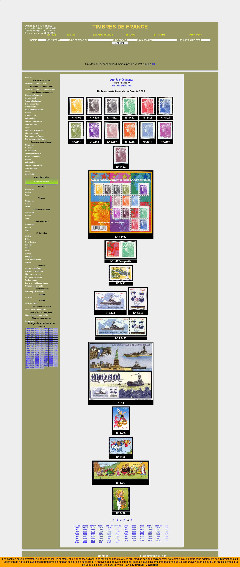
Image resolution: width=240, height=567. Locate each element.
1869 (37, 331)
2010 (42, 364)
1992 (55, 358)
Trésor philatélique (33, 101)
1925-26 (85, 528)
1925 (37, 340)
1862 (55, 329)
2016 (37, 366)
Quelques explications (34, 271)
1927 (46, 340)
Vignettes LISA (31, 133)
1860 (51, 329)
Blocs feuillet (30, 107)
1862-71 (85, 526)
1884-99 (109, 526)
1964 (55, 350)
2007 (28, 364)
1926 (42, 340)
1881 (42, 333)
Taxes (27, 207)
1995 (37, 360)
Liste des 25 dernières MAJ (36, 315)
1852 (37, 329)
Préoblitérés (30, 118)
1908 (37, 336)
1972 (28, 354)
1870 (42, 331)
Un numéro (53, 40)
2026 (118, 542)
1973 (32, 354)
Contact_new (31, 303)
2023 (37, 368)
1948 (46, 346)
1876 (55, 331)
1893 (28, 335)
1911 (46, 336)
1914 (51, 336)
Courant (28, 148)
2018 (46, 366)
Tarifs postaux (31, 280)
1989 (42, 358)
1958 (28, 350)
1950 (55, 346)
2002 (37, 362)
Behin (27, 239)
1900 (42, 335)
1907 (32, 336)
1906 (28, 336)
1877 (28, 333)
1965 (28, 352)
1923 (28, 340)
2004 (46, 362)
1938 (32, 344)
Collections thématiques (35, 309)
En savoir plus (135, 564)
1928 (51, 340)
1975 (42, 354)
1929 (55, 340)
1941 (46, 344)
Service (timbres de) (33, 121)
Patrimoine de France (34, 136)
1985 (55, 356)
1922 (55, 338)
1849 (28, 329)
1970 (51, 352)
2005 (51, 362)
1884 (46, 333)
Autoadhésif (30, 98)
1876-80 (101, 526)
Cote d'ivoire (30, 242)
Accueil (28, 77)
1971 (55, 352)
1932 (37, 342)
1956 (51, 348)
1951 (28, 348)
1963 (51, 350)
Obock (28, 254)
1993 (28, 360)
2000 (28, 362)
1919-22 (158, 526)
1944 (28, 346)
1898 (37, 335)
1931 (32, 342)
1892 (55, 333)
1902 (51, 335)
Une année (120, 40)
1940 (42, 344)
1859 (46, 329)
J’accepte (152, 564)
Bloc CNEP (29, 174)
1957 (55, 348)
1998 (51, 360)
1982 (42, 356)
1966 (32, 352)
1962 (46, 350)
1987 (32, 358)
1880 (37, 333)
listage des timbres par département (40, 89)
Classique (29, 145)
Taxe (27, 195)
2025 (109, 542)
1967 (37, 352)
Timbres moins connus (41, 181)
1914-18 (150, 526)
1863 (28, 331)
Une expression (78, 40)
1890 (51, 333)
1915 (55, 336)
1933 (42, 342)
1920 (46, 338)
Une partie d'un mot (189, 40)
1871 (46, 331)
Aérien (28, 113)
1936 (55, 342)
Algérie (28, 236)
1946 (37, 346)
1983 (46, 356)
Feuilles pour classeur (34, 292)
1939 (37, 344)
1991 (51, 358)
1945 (32, 346)
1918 (37, 338)
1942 (51, 344)
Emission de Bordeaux (35, 130)
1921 (51, 338)
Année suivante (121, 85)
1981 (37, 356)
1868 (32, 331)
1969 (46, 352)
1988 (37, 358)
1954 (42, 348)
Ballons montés (32, 104)
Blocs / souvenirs (32, 157)
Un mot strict (144, 40)
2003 (42, 362)
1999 (55, 360)
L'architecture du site (153, 556)
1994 (32, 360)
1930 (28, 342)
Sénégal (28, 257)
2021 (28, 368)
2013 (55, 364)
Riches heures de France (35, 139)
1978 (55, 354)
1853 (42, 329)
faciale (34, 40)
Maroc (27, 251)
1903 (55, 335)
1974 (37, 354)
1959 (32, 350)
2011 (46, 364)
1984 (51, 356)
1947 (42, 346)
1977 (51, 354)
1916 (28, 338)
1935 (51, 342)
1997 (46, 360)
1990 (46, 358)
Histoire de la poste (33, 277)
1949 (51, 346)
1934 (46, 342)
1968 (42, 352)
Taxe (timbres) (31, 124)
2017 (42, 366)
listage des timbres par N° (36, 83)
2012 (51, 364)
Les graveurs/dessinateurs (36, 283)
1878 (32, 333)
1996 (42, 360)
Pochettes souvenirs (34, 110)
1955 (46, 348)
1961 (42, 350)
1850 (32, 329)
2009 (37, 364)
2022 (32, 368)
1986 (28, 358)
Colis (27, 127)
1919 (42, 338)
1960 (37, 350)
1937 (28, 344)
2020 (55, 366)
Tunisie (28, 262)
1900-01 (117, 526)
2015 (32, 366)
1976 (46, 354)
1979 (28, 356)
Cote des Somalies (33, 259)
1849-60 (77, 526)
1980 (32, 356)
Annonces (29, 321)
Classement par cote (34, 286)
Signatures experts (33, 274)
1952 (32, 348)
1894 (32, 335)
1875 (51, 331)
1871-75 (93, 526)
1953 (37, 348)
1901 (46, 335)
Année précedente (121, 79)
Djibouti (28, 245)
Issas (27, 248)
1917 (32, 338)
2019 (51, 366)
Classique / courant (33, 95)
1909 (42, 336)
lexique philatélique (33, 268)
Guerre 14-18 (30, 116)
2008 (32, 364)
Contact (28, 298)
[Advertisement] (120, 12)
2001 (32, 362)
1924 (32, 340)
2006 (55, 362)
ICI (153, 64)
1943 (55, 344)
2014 (28, 366)
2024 (42, 368)
